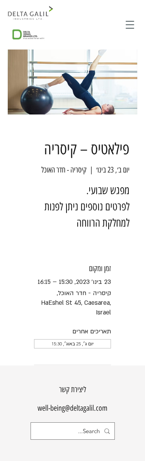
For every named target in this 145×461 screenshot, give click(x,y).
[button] (130, 25)
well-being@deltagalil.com (72, 408)
